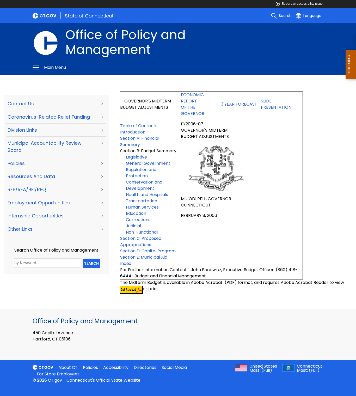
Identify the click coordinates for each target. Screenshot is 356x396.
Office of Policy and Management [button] (122, 67)
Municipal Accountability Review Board (45, 146)
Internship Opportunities (36, 215)
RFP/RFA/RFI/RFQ (27, 189)
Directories (145, 367)
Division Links (22, 130)
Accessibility (115, 367)
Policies (16, 163)
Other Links (20, 229)
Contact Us (21, 103)
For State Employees (58, 374)
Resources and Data (31, 176)
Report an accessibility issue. (302, 3)
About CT (68, 367)
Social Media (174, 367)
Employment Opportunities (39, 202)
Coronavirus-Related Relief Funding (49, 117)
